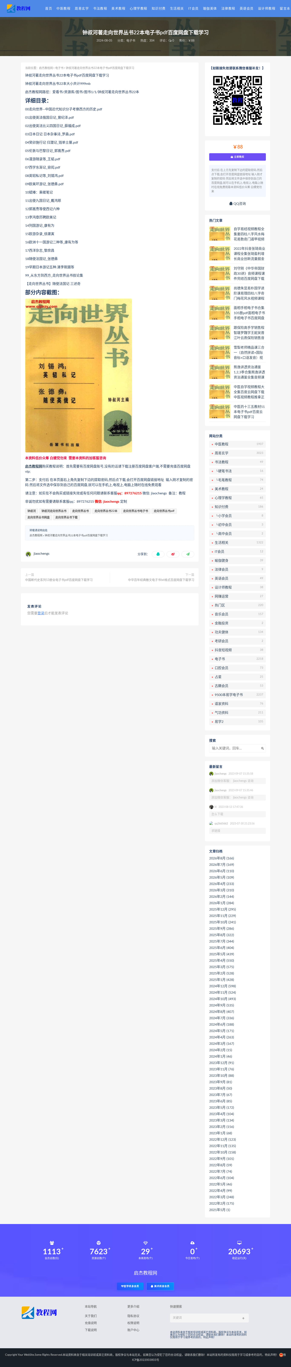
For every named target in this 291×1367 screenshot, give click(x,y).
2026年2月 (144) (221, 896)
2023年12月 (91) (221, 1063)
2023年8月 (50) (220, 1088)
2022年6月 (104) (221, 1178)
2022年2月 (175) (221, 1203)
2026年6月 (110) (221, 871)
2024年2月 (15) (220, 1050)
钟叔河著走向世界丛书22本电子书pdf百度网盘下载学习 (76, 535)
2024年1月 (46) (220, 1056)
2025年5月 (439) (221, 954)
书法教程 (100, 8)
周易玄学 (82, 8)
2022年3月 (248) (221, 1197)
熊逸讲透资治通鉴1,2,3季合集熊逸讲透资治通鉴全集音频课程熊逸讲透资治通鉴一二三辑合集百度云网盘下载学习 (249, 372)
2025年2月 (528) (221, 973)
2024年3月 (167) (221, 1043)
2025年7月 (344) (221, 941)
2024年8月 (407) (221, 1011)
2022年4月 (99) (220, 1190)
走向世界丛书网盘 (38, 517)
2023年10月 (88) (221, 1075)
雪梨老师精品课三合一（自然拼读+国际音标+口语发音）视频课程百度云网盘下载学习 (249, 353)
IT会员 (193, 8)
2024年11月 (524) (222, 992)
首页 (48, 8)
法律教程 (228, 8)
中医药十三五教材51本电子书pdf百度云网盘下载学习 (249, 412)
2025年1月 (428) (221, 980)
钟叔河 (31, 511)
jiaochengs (41, 553)
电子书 (130, 40)
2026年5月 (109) (221, 877)
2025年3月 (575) (221, 967)
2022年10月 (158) (222, 1152)
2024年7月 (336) (221, 1018)
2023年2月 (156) (221, 1127)
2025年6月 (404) (221, 948)
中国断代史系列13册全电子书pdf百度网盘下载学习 (59, 580)
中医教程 (63, 8)
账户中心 (133, 1330)
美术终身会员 (161, 1286)
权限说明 (133, 1323)
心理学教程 (138, 8)
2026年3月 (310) (221, 890)
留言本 (285, 8)
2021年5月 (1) (219, 1210)
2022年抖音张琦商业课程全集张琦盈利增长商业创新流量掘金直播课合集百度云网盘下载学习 (249, 254)
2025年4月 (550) (221, 960)
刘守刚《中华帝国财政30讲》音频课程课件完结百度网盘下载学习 (249, 274)
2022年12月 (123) (222, 1139)
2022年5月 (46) (220, 1184)
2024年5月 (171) (221, 1031)
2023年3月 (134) (221, 1120)
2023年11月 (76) (221, 1069)
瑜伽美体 (210, 8)
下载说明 (91, 1330)
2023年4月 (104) (221, 1114)
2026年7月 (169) (221, 864)
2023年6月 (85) (220, 1101)
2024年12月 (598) (222, 986)
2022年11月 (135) (222, 1146)
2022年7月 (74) (220, 1171)
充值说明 (91, 1323)
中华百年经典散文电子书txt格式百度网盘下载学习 (161, 580)
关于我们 (91, 1316)
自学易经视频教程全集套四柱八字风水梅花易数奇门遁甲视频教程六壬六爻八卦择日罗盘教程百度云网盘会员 (249, 234)
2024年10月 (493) (222, 999)
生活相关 (177, 8)
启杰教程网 (46, 68)
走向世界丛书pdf (164, 511)
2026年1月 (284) (221, 903)
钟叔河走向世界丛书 (54, 511)
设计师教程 (267, 8)
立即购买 (238, 157)
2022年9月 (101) (221, 1159)
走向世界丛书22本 (106, 511)
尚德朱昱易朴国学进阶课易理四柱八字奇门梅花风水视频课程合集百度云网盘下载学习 (249, 294)
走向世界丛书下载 (66, 517)
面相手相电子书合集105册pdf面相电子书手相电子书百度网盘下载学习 (249, 313)
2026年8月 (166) (221, 858)
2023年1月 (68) (220, 1133)
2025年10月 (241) (222, 922)
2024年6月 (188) (221, 1024)
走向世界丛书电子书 (135, 511)
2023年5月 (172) (221, 1107)
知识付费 (159, 8)
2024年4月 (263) (221, 1037)
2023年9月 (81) (220, 1082)
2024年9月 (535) (221, 1005)
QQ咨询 (239, 203)
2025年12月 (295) (222, 909)
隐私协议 (133, 1316)
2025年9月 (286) (221, 928)
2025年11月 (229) (222, 916)
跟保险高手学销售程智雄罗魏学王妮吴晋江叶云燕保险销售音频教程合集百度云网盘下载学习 (249, 333)
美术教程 (118, 8)
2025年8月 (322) (221, 935)
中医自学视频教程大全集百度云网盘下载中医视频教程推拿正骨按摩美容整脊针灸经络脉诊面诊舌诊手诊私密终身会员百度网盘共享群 (249, 392)
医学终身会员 (131, 1286)
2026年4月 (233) (221, 884)
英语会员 (247, 8)
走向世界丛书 (80, 511)
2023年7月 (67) (220, 1095)
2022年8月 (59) (220, 1165)
